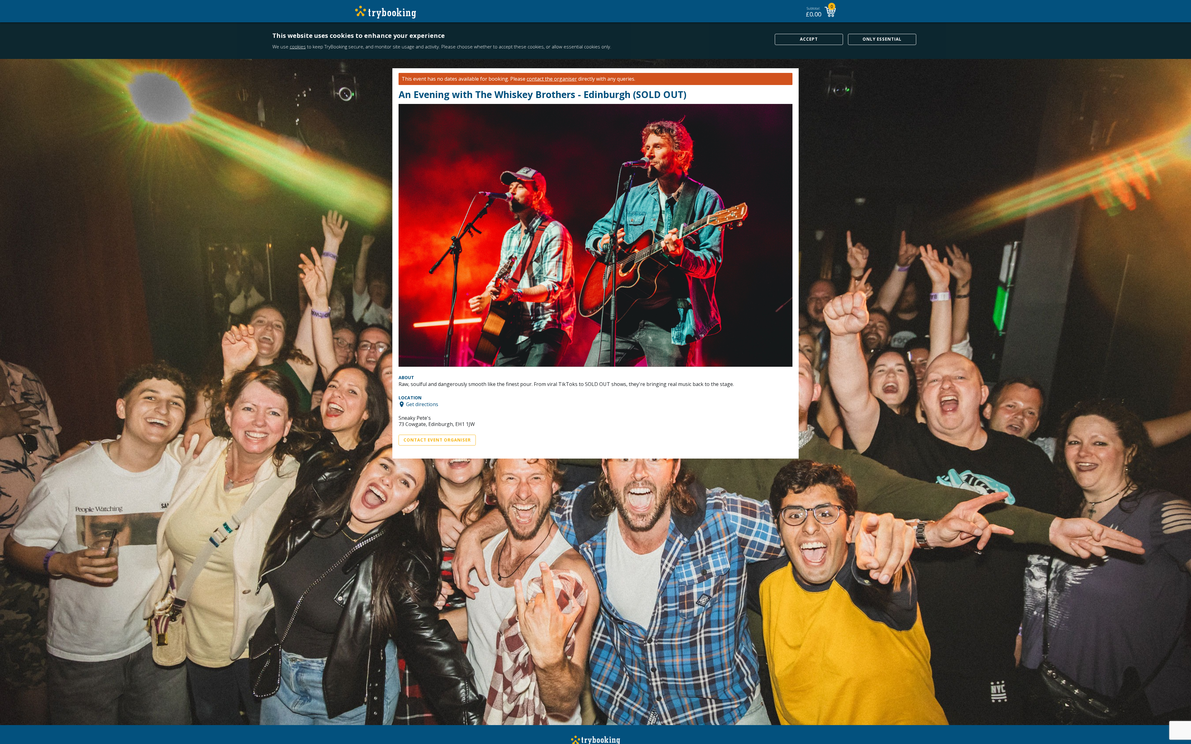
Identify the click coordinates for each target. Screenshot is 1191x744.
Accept (809, 39)
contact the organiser (552, 79)
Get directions (422, 404)
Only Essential (882, 39)
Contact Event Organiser (437, 440)
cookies (298, 46)
